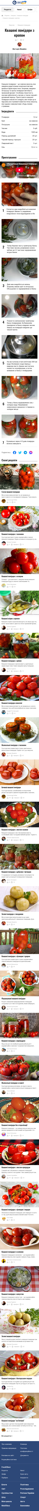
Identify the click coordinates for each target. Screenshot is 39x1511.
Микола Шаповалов (13, 1428)
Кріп (3, 121)
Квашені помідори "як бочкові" (13, 1420)
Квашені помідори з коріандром (13, 1040)
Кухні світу (24, 1474)
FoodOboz (6, 1467)
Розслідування (27, 1489)
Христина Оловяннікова (14, 1260)
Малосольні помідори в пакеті (13, 1083)
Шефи (30, 10)
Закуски (13, 15)
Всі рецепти (6, 1436)
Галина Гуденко (11, 626)
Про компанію (7, 1444)
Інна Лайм (10, 1217)
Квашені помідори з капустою (13, 1294)
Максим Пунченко (12, 1344)
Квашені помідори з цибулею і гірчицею (16, 872)
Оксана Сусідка (11, 542)
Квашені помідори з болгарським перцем (17, 1378)
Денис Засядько (11, 880)
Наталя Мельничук (12, 964)
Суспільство (7, 1493)
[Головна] (2, 15)
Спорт (23, 1497)
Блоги (4, 1485)
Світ (3, 1489)
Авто (22, 1501)
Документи (24, 1455)
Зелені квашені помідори (11, 1336)
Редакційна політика (9, 1459)
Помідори (5, 117)
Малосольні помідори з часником (14, 745)
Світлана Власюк (12, 1049)
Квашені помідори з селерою (12, 576)
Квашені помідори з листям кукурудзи (16, 1167)
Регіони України (27, 1493)
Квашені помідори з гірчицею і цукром (16, 956)
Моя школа (7, 1501)
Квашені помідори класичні (12, 703)
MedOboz (6, 1506)
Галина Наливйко (12, 1175)
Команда (23, 1444)
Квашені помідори (22, 15)
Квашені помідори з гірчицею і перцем (16, 1209)
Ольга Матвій (11, 1091)
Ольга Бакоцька (11, 584)
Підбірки (5, 1478)
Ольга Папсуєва (11, 1133)
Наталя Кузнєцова (12, 1006)
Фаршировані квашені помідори (13, 998)
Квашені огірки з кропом (11, 618)
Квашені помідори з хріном (12, 661)
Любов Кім (10, 1386)
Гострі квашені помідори (11, 492)
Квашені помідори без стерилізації (14, 1125)
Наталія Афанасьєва (13, 837)
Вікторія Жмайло (12, 753)
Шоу (4, 1497)
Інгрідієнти (24, 1478)
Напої (19, 10)
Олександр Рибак (12, 500)
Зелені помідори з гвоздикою (12, 914)
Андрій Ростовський (13, 711)
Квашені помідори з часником (13, 534)
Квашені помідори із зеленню (13, 1252)
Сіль (3, 147)
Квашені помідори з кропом (11, 18)
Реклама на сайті (8, 1455)
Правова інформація (9, 1448)
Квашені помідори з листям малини (15, 829)
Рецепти (7, 10)
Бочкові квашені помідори (11, 787)
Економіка (25, 1506)
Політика (24, 1485)
